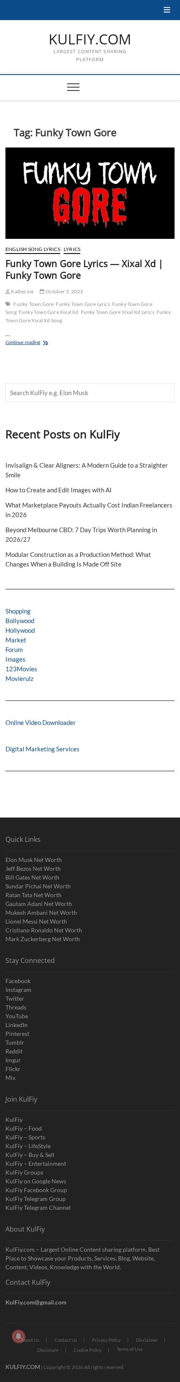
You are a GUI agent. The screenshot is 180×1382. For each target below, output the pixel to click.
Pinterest (17, 1033)
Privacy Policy (106, 1340)
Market (15, 640)
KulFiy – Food (23, 1128)
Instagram (18, 989)
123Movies (21, 669)
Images (15, 659)
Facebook (18, 980)
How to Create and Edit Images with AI (58, 490)
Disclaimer (147, 1340)
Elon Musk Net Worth (33, 859)
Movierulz (19, 678)
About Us (30, 1340)
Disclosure (48, 1350)
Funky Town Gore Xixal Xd (49, 312)
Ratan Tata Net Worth (33, 894)
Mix (10, 1077)
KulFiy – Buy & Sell (29, 1154)
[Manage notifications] (18, 1336)
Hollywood (20, 630)
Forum (14, 649)
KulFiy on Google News (35, 1181)
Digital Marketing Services (42, 749)
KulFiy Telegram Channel (38, 1207)
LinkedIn (16, 1024)
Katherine (21, 291)
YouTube (16, 1016)
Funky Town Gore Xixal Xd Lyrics (117, 312)
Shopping (18, 611)
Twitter (14, 998)
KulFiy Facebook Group (36, 1189)
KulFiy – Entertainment (35, 1163)
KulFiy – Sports (25, 1137)
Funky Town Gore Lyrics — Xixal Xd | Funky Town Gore (84, 269)
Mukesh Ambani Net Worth (41, 912)
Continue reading (28, 343)
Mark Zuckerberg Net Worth (42, 938)
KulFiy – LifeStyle (28, 1145)
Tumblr (14, 1042)
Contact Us (65, 1340)
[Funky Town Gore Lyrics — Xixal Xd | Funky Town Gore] (90, 193)
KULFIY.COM (90, 39)
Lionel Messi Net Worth (36, 921)
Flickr (13, 1068)
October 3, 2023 (63, 291)
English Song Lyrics (32, 249)
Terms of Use (130, 1349)
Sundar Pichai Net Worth (38, 886)
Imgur (13, 1060)
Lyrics (72, 249)
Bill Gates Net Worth (32, 877)
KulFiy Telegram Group (35, 1198)
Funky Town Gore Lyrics (83, 304)
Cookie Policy (88, 1350)
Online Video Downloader (40, 722)
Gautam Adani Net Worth (38, 903)
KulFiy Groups (24, 1172)
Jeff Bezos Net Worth (33, 868)
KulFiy (14, 1119)
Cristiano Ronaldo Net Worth (43, 930)
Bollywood (19, 620)
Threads (15, 1007)
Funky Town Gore (33, 304)
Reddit (14, 1051)
